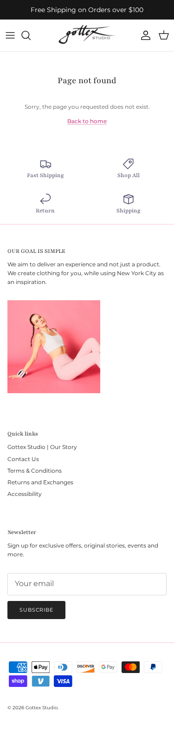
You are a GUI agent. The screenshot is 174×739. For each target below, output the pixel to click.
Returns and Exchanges (40, 482)
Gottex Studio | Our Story (42, 446)
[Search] (30, 35)
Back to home (87, 121)
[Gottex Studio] (87, 35)
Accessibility (24, 493)
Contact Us (23, 458)
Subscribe (36, 610)
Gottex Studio (42, 708)
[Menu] (10, 35)
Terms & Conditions (34, 470)
